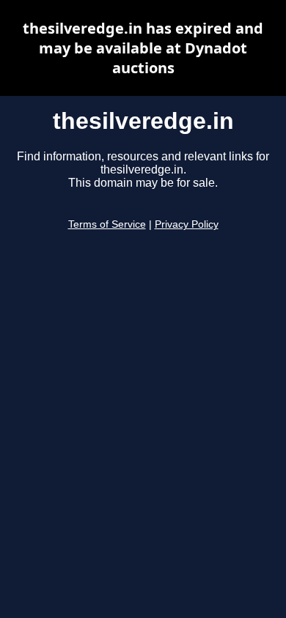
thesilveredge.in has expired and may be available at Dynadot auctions (143, 48)
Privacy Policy (187, 224)
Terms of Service (107, 224)
